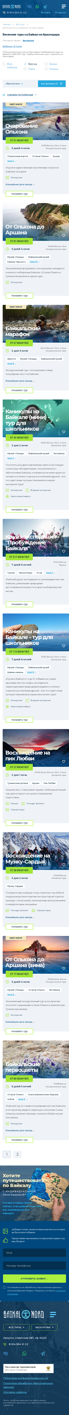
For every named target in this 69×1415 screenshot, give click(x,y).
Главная (7, 24)
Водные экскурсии (41, 490)
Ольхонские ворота (17, 156)
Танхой (11, 573)
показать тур (19, 193)
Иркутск (11, 359)
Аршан (35, 783)
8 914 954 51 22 (16, 12)
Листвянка (58, 453)
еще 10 (34, 261)
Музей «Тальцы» (15, 257)
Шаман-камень (15, 672)
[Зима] (55, 65)
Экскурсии (60, 12)
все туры (15, 1327)
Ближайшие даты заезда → (20, 184)
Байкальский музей (38, 257)
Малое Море (25, 573)
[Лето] (34, 70)
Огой (39, 573)
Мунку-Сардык (15, 886)
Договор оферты (15, 1392)
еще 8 (10, 363)
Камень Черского (16, 262)
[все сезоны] (13, 66)
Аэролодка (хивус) (20, 496)
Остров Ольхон (40, 156)
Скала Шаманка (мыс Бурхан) (43, 1094)
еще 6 (21, 1099)
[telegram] (45, 6)
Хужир (56, 156)
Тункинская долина (17, 783)
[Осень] (55, 70)
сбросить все (13, 83)
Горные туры (17, 809)
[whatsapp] (37, 6)
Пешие (14, 803)
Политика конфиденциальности (25, 1378)
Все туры (45, 12)
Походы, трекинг (35, 803)
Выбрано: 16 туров (12, 46)
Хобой (10, 1099)
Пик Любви (49, 783)
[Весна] (34, 65)
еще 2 (10, 161)
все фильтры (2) (49, 83)
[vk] (29, 7)
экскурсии (43, 1327)
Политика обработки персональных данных (28, 1385)
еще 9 (49, 572)
